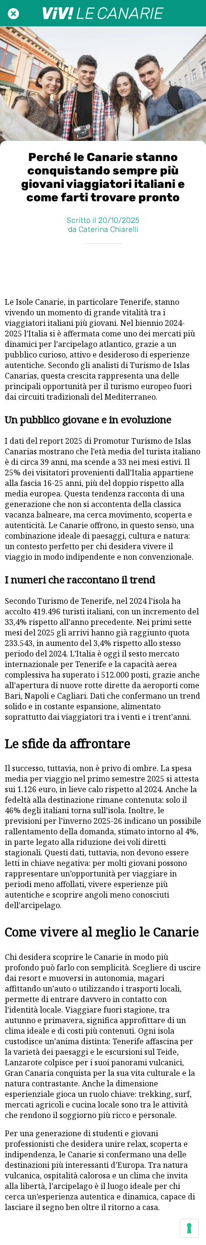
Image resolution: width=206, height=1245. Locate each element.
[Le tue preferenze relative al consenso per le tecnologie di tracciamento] (189, 1228)
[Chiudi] (13, 13)
